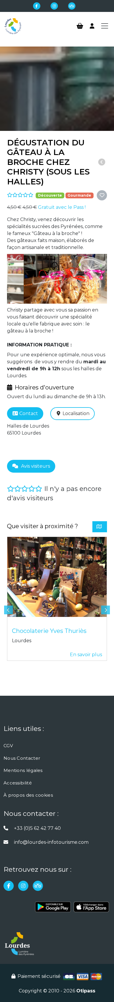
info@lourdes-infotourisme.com (51, 842)
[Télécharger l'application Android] (53, 909)
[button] (102, 195)
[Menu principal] (104, 26)
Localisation (76, 413)
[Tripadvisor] (71, 6)
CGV (8, 745)
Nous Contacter (22, 758)
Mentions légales (23, 770)
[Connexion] (92, 26)
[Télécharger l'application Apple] (91, 909)
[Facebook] (36, 6)
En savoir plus (86, 654)
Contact (28, 413)
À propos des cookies (28, 795)
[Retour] (101, 162)
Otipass (85, 991)
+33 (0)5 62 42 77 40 (37, 828)
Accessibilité (18, 783)
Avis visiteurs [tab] (35, 466)
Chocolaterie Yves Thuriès (49, 630)
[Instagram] (54, 6)
